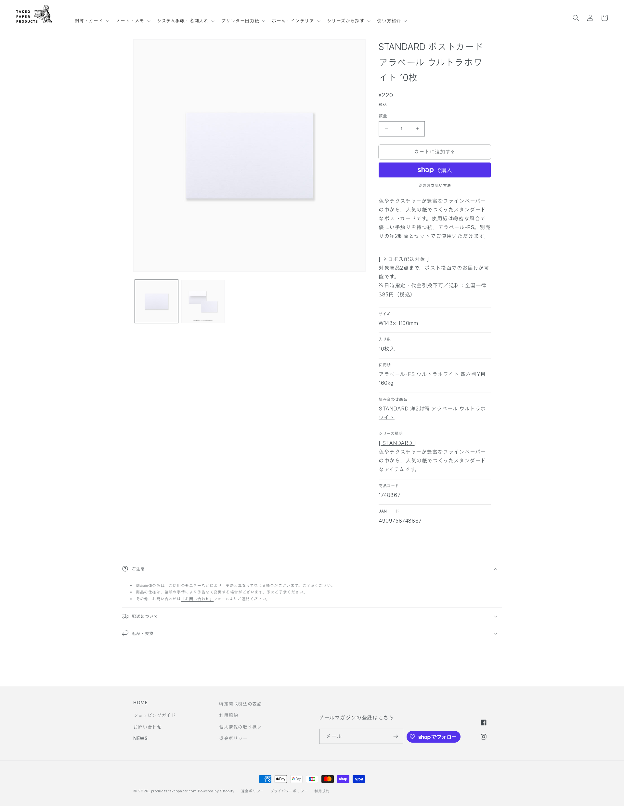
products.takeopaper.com (174, 791)
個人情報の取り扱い (240, 727)
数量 (383, 115)
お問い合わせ (147, 727)
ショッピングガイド (154, 715)
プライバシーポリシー (289, 791)
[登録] (396, 736)
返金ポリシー (233, 738)
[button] (91, 18)
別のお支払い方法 (435, 185)
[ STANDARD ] (397, 443)
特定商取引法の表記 (240, 704)
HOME (140, 702)
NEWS (140, 738)
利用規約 (228, 715)
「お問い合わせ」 (197, 598)
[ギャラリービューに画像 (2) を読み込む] (203, 301)
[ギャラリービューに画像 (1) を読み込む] (156, 301)
